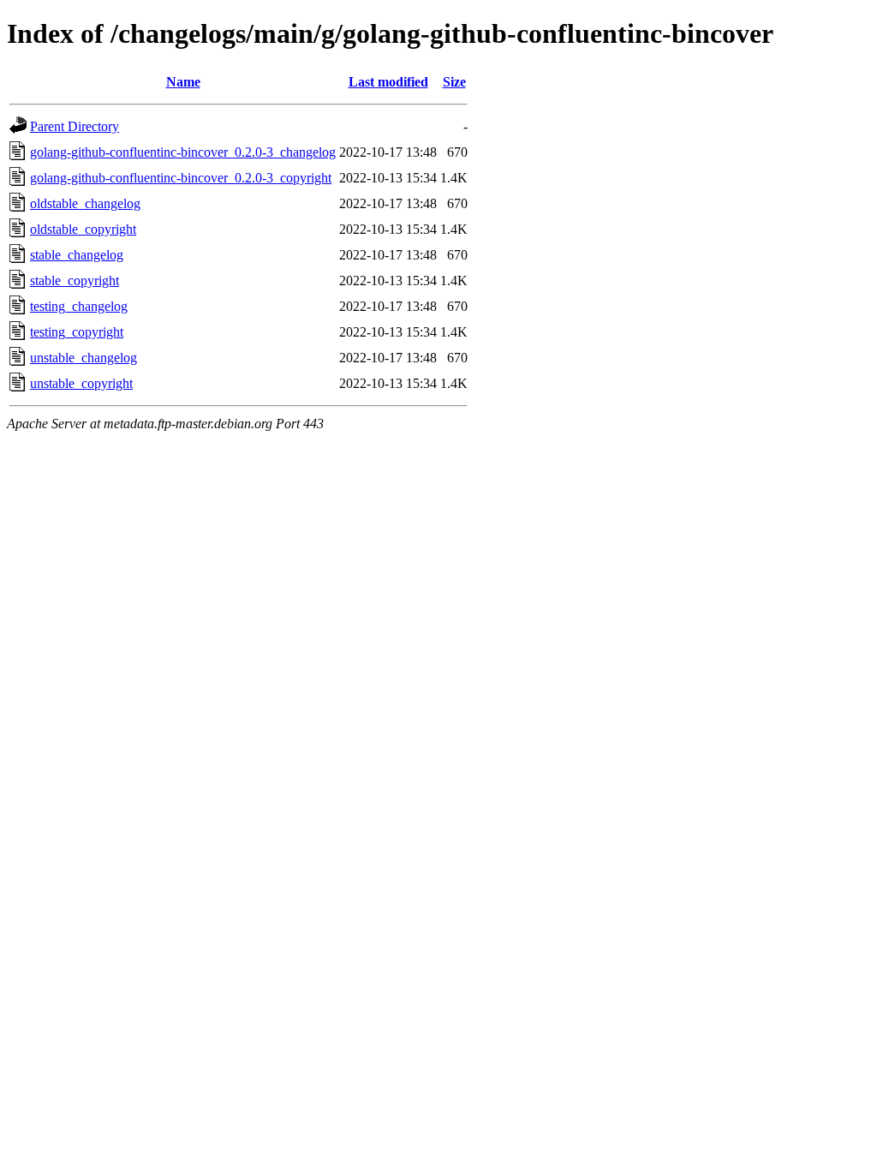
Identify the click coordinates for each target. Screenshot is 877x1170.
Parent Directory (74, 126)
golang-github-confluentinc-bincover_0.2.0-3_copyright (180, 177)
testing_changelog (79, 306)
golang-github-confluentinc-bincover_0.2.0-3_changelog (183, 152)
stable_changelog (76, 255)
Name (183, 82)
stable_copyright (74, 280)
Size (454, 82)
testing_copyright (76, 332)
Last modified (388, 82)
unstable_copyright (81, 383)
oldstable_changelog (85, 203)
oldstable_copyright (83, 229)
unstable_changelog (83, 357)
